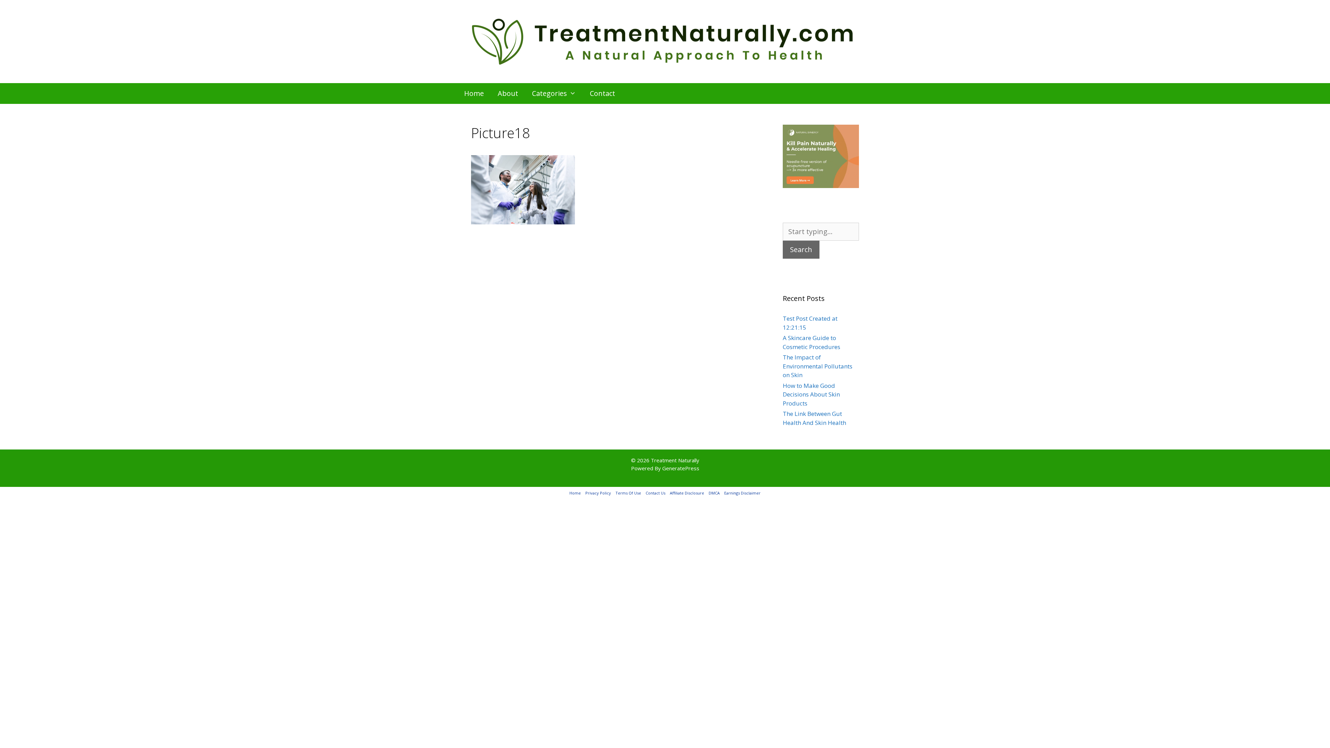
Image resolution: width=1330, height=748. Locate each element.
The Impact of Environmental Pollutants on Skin (817, 366)
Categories (549, 93)
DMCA (714, 493)
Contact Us (655, 493)
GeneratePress (680, 468)
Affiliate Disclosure (687, 493)
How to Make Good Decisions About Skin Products (811, 394)
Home (474, 93)
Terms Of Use (628, 493)
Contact (602, 93)
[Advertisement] (609, 286)
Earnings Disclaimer (742, 493)
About (508, 93)
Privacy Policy (598, 493)
